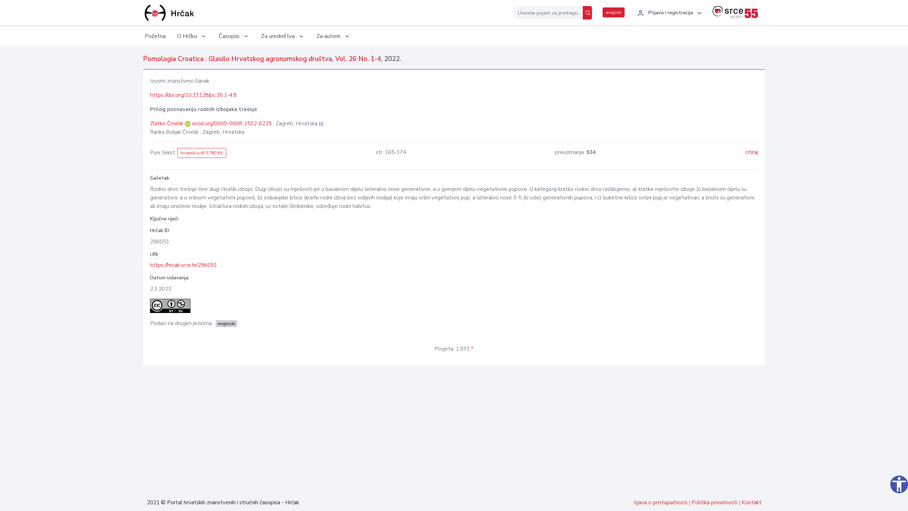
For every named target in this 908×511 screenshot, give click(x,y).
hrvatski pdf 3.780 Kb (202, 153)
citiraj (751, 152)
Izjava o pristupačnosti (660, 502)
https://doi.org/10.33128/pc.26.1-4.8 (193, 95)
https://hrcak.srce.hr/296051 (183, 265)
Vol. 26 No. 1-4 (358, 59)
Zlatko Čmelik (167, 123)
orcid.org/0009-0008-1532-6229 (232, 123)
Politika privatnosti (714, 502)
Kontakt (752, 502)
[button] (668, 13)
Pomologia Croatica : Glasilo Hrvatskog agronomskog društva (237, 59)
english (613, 12)
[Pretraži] (587, 13)
